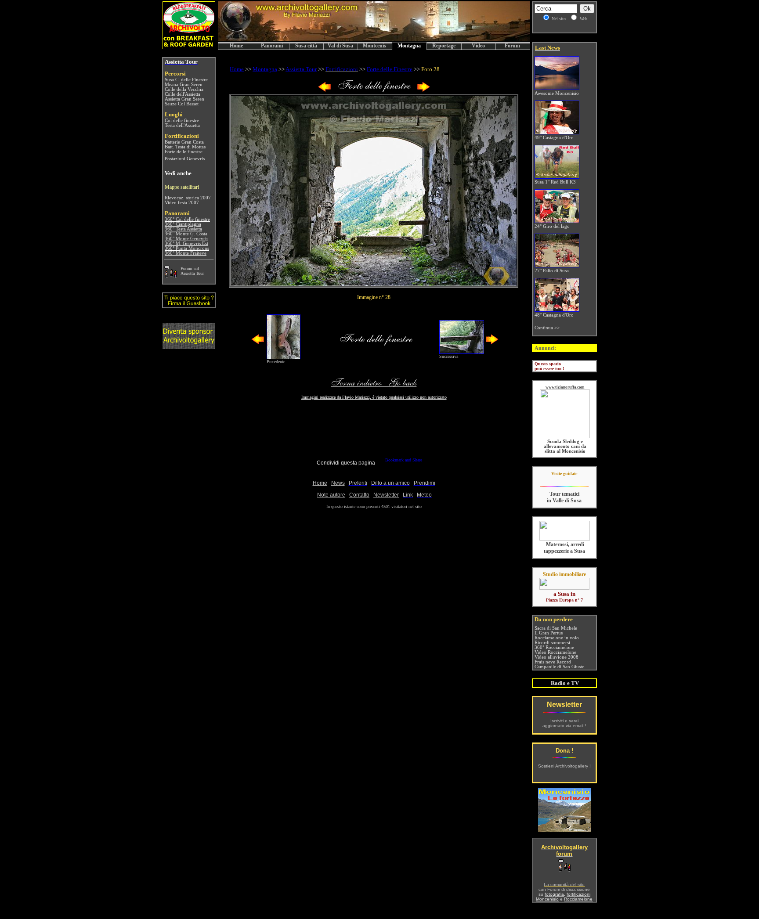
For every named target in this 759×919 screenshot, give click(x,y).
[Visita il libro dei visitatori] (188, 304)
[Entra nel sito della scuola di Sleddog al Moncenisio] (565, 436)
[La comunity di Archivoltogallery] (170, 275)
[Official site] (564, 480)
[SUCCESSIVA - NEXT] (423, 90)
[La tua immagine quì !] (189, 346)
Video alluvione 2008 (556, 657)
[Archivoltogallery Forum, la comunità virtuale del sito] (564, 869)
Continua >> (547, 327)
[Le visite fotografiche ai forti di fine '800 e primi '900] (564, 829)
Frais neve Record (553, 662)
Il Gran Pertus (549, 633)
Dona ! (564, 750)
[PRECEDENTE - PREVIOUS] (325, 90)
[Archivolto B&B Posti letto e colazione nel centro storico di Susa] (189, 46)
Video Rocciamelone (555, 652)
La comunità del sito (564, 884)
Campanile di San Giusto (560, 666)
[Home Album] (374, 90)
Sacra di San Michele (556, 628)
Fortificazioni (341, 69)
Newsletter (564, 704)
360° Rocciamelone (554, 647)
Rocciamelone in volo (557, 637)
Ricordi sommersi (552, 642)
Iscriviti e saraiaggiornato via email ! (564, 723)
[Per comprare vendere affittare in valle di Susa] (564, 588)
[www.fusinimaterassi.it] (564, 539)
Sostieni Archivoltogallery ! (564, 766)
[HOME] (374, 39)
